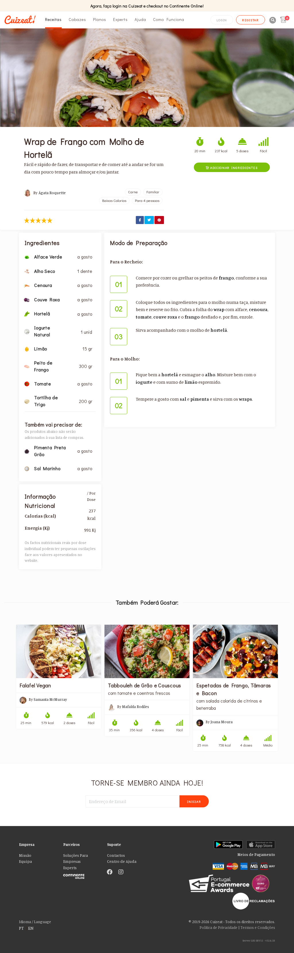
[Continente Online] (81, 875)
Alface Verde (48, 257)
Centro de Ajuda (121, 861)
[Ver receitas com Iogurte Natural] (27, 331)
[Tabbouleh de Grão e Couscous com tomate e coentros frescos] (147, 651)
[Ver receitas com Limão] (27, 348)
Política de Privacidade (218, 927)
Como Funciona (168, 19)
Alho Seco (44, 271)
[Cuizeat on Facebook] (109, 872)
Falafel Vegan (35, 685)
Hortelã (42, 313)
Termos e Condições (258, 927)
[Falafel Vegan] (58, 651)
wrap (219, 309)
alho (210, 374)
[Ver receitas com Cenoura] (27, 285)
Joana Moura (221, 721)
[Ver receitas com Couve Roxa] (27, 299)
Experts (120, 19)
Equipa (25, 861)
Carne (133, 192)
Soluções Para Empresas (75, 858)
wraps (245, 399)
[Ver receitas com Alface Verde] (27, 256)
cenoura (258, 309)
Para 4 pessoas (147, 200)
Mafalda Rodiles (135, 706)
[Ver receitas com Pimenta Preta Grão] (27, 451)
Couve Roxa (47, 299)
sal (183, 399)
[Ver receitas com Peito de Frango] (27, 366)
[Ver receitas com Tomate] (27, 383)
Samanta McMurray (50, 699)
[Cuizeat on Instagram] (120, 872)
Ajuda (140, 19)
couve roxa (165, 317)
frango (226, 278)
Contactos (116, 855)
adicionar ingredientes (232, 167)
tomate (144, 317)
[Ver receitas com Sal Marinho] (27, 468)
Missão (25, 855)
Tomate (42, 384)
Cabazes (77, 19)
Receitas (53, 19)
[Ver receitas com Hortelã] (27, 314)
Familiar (152, 192)
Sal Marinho (47, 468)
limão (191, 382)
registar (250, 20)
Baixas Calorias (114, 200)
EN (31, 928)
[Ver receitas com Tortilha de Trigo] (27, 401)
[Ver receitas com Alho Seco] (27, 271)
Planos (99, 19)
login (221, 20)
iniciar (194, 801)
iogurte (144, 382)
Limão (40, 349)
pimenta (199, 399)
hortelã (218, 330)
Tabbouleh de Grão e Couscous (145, 685)
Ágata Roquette (52, 192)
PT (21, 928)
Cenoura (43, 285)
